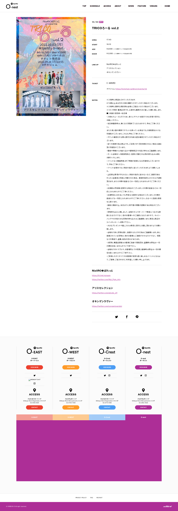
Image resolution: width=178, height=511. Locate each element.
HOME (167, 6)
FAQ (91, 497)
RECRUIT (100, 497)
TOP (84, 6)
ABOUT (118, 6)
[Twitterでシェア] (116, 316)
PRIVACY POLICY (81, 497)
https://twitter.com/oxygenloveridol (107, 306)
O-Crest (107, 417)
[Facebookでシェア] (126, 316)
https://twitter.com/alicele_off (104, 293)
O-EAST (34, 417)
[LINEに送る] (137, 316)
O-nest (143, 417)
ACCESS (107, 6)
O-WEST (71, 417)
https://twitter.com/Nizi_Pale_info (106, 279)
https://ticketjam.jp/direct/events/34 (131, 89)
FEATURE (142, 6)
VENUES (153, 6)
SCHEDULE (95, 6)
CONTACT (34, 407)
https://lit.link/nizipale (101, 275)
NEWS (131, 6)
